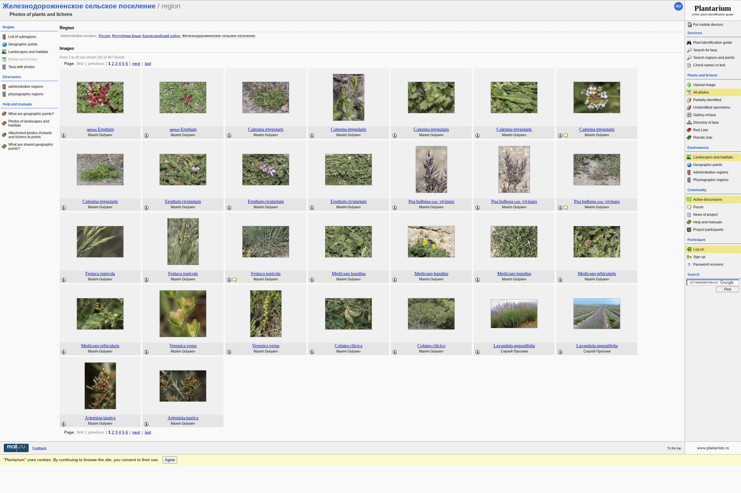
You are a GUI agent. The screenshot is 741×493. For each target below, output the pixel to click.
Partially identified (707, 100)
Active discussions (707, 200)
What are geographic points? (31, 114)
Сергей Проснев (514, 351)
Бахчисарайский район (161, 36)
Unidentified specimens (711, 107)
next (136, 63)
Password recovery (708, 264)
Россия (104, 36)
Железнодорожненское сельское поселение (218, 36)
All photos (701, 92)
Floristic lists (702, 138)
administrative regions (25, 87)
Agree (170, 460)
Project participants (708, 230)
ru (678, 6)
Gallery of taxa (704, 115)
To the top (674, 448)
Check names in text (709, 65)
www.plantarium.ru (713, 448)
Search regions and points (714, 58)
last (148, 63)
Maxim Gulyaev (100, 135)
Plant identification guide (712, 43)
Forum (698, 207)
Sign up (699, 257)
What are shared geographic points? (30, 147)
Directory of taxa (706, 122)
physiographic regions (25, 94)
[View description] (63, 136)
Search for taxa (705, 50)
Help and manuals (707, 222)
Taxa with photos (21, 67)
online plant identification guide (712, 10)
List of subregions (22, 37)
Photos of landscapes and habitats (28, 123)
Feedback (39, 448)
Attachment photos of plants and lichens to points (30, 135)
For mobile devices (708, 25)
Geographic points (22, 44)
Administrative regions (710, 172)
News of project (705, 215)
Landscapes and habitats (28, 52)
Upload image (704, 85)
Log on (698, 249)
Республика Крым (126, 36)
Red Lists (700, 130)
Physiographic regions (711, 180)
